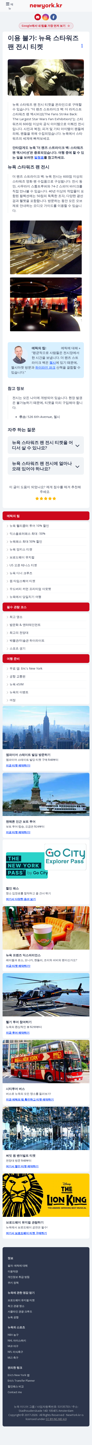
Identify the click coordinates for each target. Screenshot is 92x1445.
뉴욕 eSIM (17, 684)
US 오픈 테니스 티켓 (23, 565)
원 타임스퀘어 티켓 (22, 581)
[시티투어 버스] (46, 1061)
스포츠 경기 (17, 648)
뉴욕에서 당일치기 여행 (25, 597)
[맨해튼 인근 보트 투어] (46, 794)
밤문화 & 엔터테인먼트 (25, 625)
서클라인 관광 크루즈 (20, 1311)
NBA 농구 (13, 1335)
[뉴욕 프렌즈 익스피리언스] (46, 928)
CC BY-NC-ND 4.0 (56, 1419)
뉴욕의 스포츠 (16, 1327)
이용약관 (13, 1271)
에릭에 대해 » (70, 348)
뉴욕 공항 (13, 1317)
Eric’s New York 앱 (19, 1375)
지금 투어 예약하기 (18, 1033)
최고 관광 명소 (16, 1306)
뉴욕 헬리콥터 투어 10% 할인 (29, 526)
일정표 (39, 157)
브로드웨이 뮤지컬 (22, 557)
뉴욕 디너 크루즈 (21, 573)
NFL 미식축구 (15, 1352)
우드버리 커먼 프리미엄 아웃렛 (30, 589)
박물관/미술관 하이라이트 (27, 640)
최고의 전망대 (19, 633)
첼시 (52, 362)
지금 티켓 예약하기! (18, 765)
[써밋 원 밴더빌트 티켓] (46, 1128)
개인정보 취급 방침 (19, 1277)
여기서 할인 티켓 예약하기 (22, 1166)
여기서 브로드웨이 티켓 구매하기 (26, 1233)
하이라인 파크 (45, 367)
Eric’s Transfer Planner (21, 1380)
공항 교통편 (17, 676)
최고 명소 (16, 617)
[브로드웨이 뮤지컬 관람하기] (46, 1195)
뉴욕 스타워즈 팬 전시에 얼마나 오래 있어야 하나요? (42, 465)
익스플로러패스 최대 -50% (27, 533)
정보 (10, 1258)
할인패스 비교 (16, 1386)
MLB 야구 (13, 1346)
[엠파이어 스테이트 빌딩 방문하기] (46, 727)
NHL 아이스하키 (17, 1340)
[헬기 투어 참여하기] (46, 994)
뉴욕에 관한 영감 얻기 (21, 1293)
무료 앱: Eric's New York (26, 668)
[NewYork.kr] (46, 5)
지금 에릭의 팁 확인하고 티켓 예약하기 (30, 1099)
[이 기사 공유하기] (80, 46)
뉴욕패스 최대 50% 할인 (26, 541)
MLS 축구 (13, 1357)
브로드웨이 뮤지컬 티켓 (21, 1300)
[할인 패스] (46, 861)
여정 (13, 700)
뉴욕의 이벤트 (19, 692)
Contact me (15, 1392)
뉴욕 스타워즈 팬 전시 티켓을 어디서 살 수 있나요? (42, 445)
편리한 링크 (15, 1367)
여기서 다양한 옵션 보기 (21, 899)
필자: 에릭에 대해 (18, 1265)
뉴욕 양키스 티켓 (21, 549)
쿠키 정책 (13, 1282)
